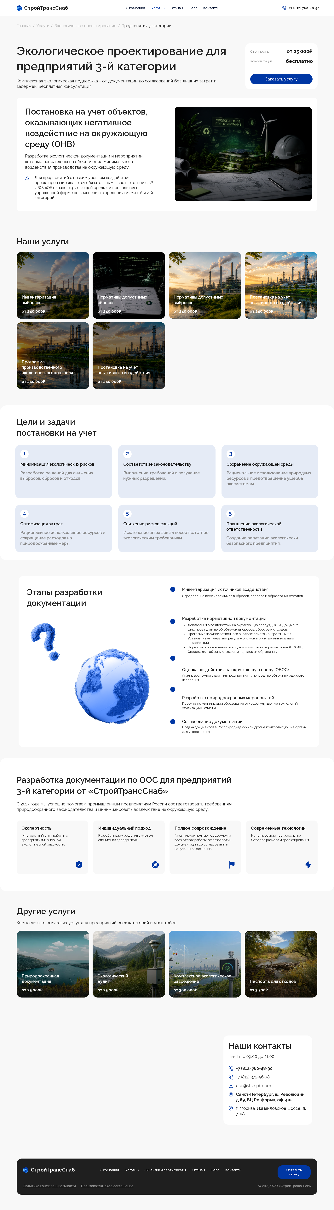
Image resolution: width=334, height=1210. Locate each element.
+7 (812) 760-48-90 (254, 1068)
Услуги (156, 8)
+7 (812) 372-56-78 (253, 1077)
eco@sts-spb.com (253, 1085)
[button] (281, 79)
